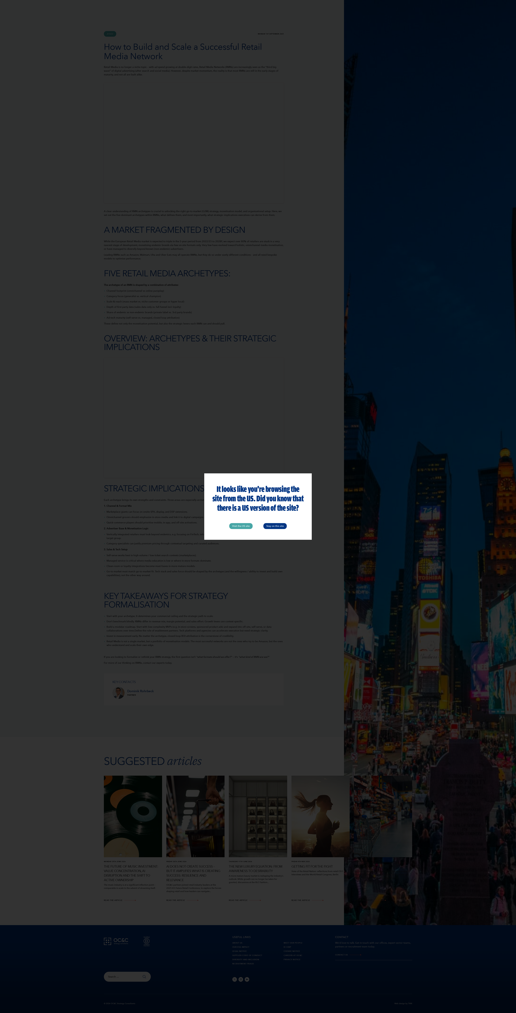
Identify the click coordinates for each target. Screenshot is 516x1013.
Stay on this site (275, 526)
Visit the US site (241, 526)
